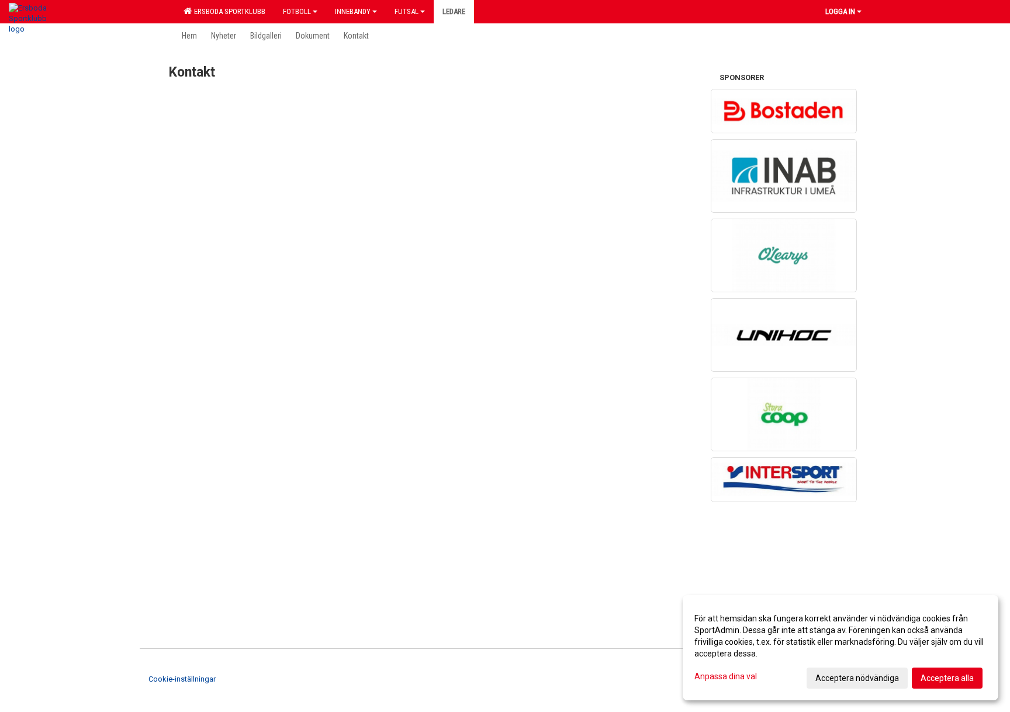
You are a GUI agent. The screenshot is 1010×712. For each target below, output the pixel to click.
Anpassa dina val (725, 676)
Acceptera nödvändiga (857, 678)
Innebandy (353, 11)
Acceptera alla (947, 678)
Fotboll (297, 11)
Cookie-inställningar (182, 679)
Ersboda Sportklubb (228, 11)
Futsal (406, 11)
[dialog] (840, 647)
